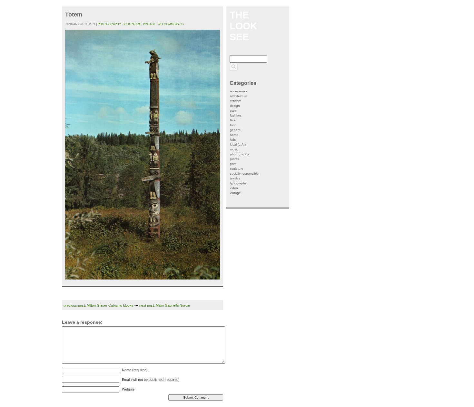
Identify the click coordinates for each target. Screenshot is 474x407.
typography (238, 183)
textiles (235, 178)
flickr (233, 120)
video (234, 188)
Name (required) (135, 370)
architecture (238, 96)
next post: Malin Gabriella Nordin (164, 305)
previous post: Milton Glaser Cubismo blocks (98, 305)
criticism (235, 101)
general (235, 130)
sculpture (132, 24)
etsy (233, 110)
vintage (149, 24)
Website (128, 389)
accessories (238, 91)
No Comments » (171, 24)
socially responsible (244, 173)
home (234, 135)
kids (233, 139)
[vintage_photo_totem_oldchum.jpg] (142, 155)
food (233, 125)
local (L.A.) (238, 144)
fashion (235, 115)
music (234, 149)
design (235, 105)
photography (109, 24)
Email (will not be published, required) (151, 380)
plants (234, 159)
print (233, 164)
